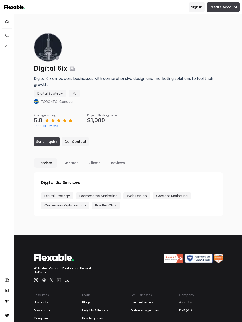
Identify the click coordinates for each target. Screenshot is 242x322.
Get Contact (75, 141)
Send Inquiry (46, 141)
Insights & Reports (95, 310)
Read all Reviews (46, 126)
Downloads (42, 310)
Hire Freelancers (142, 302)
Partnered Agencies (145, 310)
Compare (41, 318)
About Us (185, 302)
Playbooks (41, 302)
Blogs (86, 302)
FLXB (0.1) (185, 310)
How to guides (92, 318)
